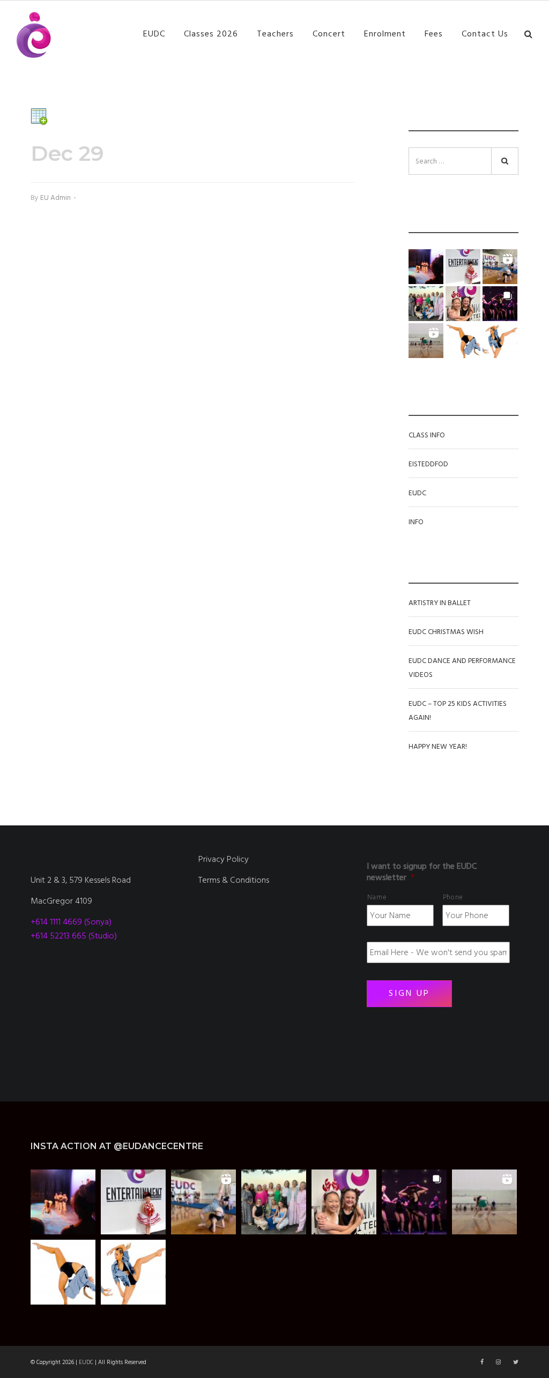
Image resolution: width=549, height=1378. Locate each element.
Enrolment (385, 34)
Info (416, 522)
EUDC (154, 34)
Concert (329, 34)
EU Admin (55, 198)
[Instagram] (499, 1362)
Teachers (275, 34)
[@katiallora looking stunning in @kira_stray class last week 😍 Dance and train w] (426, 340)
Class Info (427, 435)
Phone (453, 897)
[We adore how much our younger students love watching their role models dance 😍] (426, 266)
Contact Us (485, 34)
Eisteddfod (428, 464)
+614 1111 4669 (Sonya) (71, 922)
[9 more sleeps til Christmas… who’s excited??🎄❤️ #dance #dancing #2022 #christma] (463, 266)
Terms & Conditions (233, 880)
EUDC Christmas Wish (446, 632)
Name (377, 897)
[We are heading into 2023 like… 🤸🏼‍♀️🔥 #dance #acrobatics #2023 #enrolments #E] (500, 266)
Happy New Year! (438, 746)
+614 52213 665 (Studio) (74, 936)
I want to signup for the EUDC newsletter (422, 872)
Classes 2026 (211, 34)
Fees (434, 34)
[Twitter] (515, 1362)
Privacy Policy (223, 859)
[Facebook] (482, 1362)
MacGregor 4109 (61, 901)
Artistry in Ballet (440, 603)
